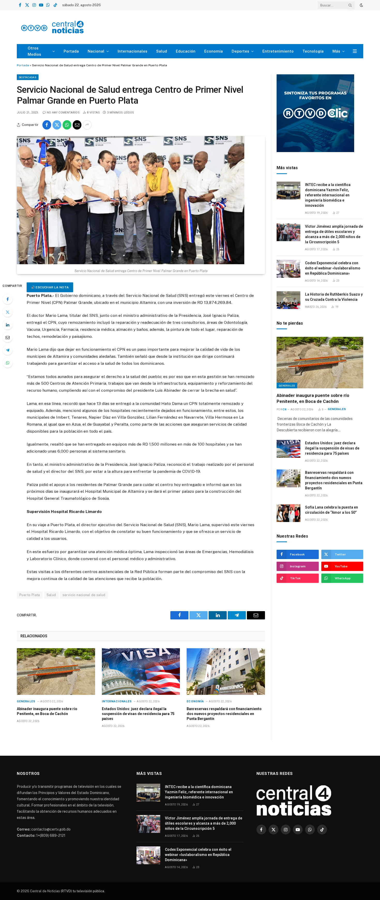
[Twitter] (7, 312)
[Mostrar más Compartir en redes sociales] (87, 125)
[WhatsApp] (7, 363)
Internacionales (132, 51)
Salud (161, 51)
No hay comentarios (63, 112)
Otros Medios (34, 51)
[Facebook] (7, 299)
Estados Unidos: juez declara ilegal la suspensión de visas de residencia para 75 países (138, 714)
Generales (26, 701)
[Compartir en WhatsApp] (67, 125)
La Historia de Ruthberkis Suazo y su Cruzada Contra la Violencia (334, 297)
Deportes (240, 51)
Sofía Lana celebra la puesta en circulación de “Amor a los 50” (331, 510)
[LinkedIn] (7, 325)
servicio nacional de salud (84, 595)
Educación (185, 51)
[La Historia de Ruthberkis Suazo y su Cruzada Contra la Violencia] (288, 300)
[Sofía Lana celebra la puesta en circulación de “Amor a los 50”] (288, 513)
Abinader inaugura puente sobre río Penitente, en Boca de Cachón (47, 711)
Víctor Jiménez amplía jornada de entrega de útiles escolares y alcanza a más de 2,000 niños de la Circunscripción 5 (334, 234)
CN (284, 409)
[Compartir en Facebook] (46, 125)
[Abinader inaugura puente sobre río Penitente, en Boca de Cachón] (56, 671)
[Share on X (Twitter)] (56, 125)
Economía (213, 51)
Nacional (96, 51)
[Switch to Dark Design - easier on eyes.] (361, 5)
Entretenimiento (278, 51)
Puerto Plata (29, 595)
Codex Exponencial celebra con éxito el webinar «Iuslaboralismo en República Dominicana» (332, 268)
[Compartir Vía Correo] (77, 125)
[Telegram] (7, 350)
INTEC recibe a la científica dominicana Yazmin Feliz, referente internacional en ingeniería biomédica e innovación (328, 195)
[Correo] (7, 337)
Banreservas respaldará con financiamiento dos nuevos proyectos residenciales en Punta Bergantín (224, 714)
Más (336, 51)
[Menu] (355, 51)
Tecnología (313, 51)
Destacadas (27, 77)
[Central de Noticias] (67, 27)
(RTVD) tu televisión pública (82, 891)
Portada (71, 51)
